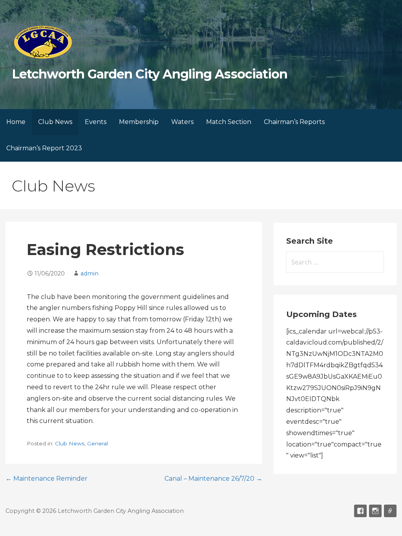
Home (16, 122)
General (97, 443)
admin (89, 273)
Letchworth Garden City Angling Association (149, 74)
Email (390, 511)
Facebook (360, 511)
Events (95, 122)
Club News (55, 122)
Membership (139, 122)
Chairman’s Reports (294, 122)
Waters (182, 122)
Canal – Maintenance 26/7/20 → (213, 478)
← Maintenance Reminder (46, 478)
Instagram (375, 511)
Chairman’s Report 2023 (44, 148)
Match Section (228, 122)
